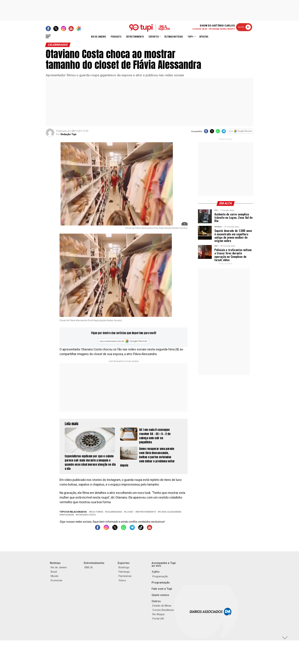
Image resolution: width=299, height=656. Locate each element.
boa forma (96, 512)
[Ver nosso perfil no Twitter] (114, 529)
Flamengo (124, 571)
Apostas (203, 36)
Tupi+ (191, 36)
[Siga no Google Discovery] (240, 133)
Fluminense (125, 576)
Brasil (54, 571)
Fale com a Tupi (162, 588)
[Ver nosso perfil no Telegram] (132, 529)
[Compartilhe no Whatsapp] (218, 132)
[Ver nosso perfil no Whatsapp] (123, 529)
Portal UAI (158, 618)
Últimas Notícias (173, 36)
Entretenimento (135, 36)
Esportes (154, 36)
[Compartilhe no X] (212, 132)
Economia (56, 580)
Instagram (67, 515)
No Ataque (158, 614)
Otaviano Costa (86, 515)
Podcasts (116, 36)
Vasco (122, 580)
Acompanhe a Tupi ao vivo (164, 564)
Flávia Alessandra (170, 512)
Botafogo (124, 567)
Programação (160, 576)
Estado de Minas (161, 605)
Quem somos (160, 595)
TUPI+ (156, 572)
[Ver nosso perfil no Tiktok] (140, 529)
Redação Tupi (68, 134)
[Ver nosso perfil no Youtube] (149, 529)
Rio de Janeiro (98, 36)
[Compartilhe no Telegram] (224, 132)
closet (129, 512)
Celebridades (114, 512)
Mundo (54, 576)
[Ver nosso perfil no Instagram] (106, 529)
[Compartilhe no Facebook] (206, 132)
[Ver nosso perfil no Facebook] (97, 529)
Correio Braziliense (163, 610)
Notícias (55, 563)
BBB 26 (89, 567)
